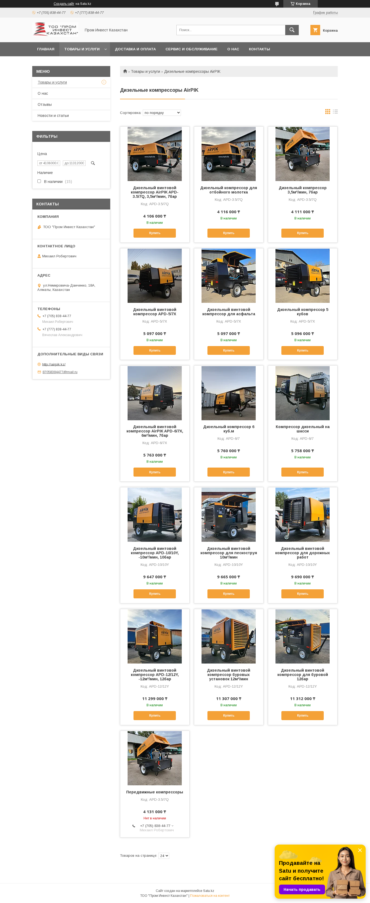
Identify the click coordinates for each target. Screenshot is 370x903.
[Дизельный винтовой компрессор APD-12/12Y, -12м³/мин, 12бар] (154, 636)
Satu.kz (208, 891)
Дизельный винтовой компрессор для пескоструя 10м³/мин (228, 552)
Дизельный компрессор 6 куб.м (228, 429)
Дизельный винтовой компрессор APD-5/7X (154, 311)
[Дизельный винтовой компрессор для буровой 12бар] (302, 636)
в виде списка (335, 113)
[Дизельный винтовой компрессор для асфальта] (228, 275)
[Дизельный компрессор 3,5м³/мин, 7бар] (302, 154)
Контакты (259, 49)
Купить (154, 233)
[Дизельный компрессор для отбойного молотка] (228, 154)
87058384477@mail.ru (60, 372)
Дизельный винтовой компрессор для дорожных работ (302, 552)
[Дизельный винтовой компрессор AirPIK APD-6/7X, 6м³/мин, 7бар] (154, 393)
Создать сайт (64, 4)
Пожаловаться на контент (210, 896)
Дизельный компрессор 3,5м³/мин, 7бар (303, 190)
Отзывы (45, 104)
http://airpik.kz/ (54, 364)
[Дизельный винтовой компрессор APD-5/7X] (154, 275)
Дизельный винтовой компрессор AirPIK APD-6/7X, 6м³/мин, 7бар (154, 431)
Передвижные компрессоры (154, 792)
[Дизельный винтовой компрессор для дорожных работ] (302, 514)
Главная (45, 49)
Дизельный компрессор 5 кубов (302, 311)
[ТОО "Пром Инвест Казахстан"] (55, 35)
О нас (233, 49)
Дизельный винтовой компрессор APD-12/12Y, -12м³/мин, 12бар (155, 674)
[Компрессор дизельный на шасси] (302, 393)
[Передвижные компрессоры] (154, 758)
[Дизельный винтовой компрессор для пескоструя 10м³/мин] (228, 514)
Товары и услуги (82, 49)
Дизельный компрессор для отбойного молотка (228, 190)
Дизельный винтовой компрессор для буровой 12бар (302, 674)
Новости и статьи (53, 115)
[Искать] (292, 30)
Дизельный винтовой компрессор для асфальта (228, 311)
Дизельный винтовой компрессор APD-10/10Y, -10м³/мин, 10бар (155, 552)
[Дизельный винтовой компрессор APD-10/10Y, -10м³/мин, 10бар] (154, 514)
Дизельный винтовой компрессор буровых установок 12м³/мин (228, 674)
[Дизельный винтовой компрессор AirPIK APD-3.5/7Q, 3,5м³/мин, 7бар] (154, 154)
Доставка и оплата (135, 49)
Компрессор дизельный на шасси (303, 429)
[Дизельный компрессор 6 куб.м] (228, 393)
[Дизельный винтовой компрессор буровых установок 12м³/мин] (228, 636)
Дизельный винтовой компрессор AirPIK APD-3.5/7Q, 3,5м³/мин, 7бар (154, 192)
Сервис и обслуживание (191, 49)
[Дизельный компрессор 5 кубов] (302, 275)
